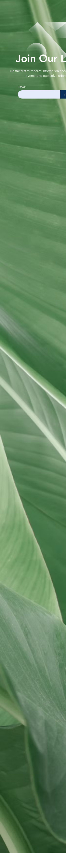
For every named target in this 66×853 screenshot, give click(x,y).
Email (22, 87)
